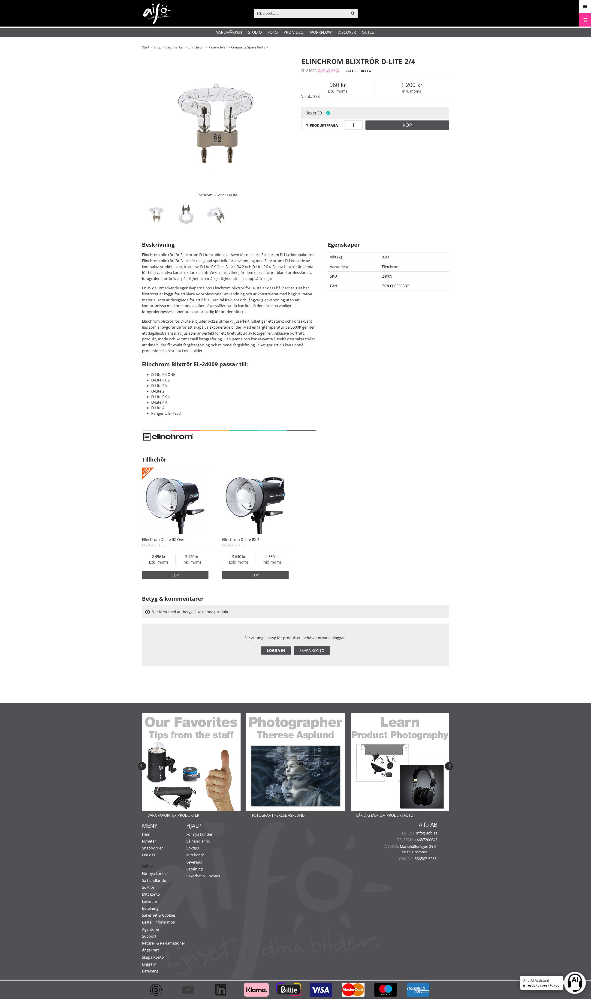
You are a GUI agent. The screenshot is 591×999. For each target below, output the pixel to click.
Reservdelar (217, 47)
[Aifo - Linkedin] (223, 990)
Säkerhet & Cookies (159, 915)
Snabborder (152, 848)
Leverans (150, 901)
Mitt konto (151, 894)
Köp (407, 125)
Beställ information (158, 922)
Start (145, 47)
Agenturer (151, 929)
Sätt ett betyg (358, 71)
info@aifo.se (426, 833)
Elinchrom (196, 47)
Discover (347, 32)
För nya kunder (155, 873)
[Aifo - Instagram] (158, 990)
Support (149, 936)
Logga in (276, 650)
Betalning (150, 908)
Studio (255, 32)
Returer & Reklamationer (163, 943)
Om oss (148, 855)
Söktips (148, 887)
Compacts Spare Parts (248, 47)
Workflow (320, 32)
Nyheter (149, 841)
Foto (273, 32)
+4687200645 (426, 839)
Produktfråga (324, 125)
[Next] (449, 766)
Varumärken (229, 32)
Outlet (369, 32)
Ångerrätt (150, 950)
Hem (146, 834)
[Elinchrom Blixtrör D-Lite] (216, 126)
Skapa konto (311, 650)
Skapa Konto (153, 957)
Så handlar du (154, 880)
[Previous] (142, 766)
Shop (157, 47)
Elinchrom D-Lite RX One (163, 539)
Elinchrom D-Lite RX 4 (240, 539)
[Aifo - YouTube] (190, 990)
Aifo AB (428, 824)
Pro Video (293, 32)
